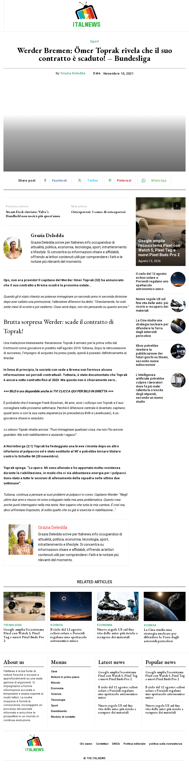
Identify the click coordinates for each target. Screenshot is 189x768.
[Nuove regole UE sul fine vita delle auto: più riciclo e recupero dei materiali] (178, 304)
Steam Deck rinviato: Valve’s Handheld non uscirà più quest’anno (33, 214)
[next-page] (177, 206)
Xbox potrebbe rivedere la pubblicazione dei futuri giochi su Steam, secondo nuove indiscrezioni (152, 355)
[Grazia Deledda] (15, 248)
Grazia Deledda (73, 73)
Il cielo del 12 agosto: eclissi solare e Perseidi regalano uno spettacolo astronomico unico (152, 281)
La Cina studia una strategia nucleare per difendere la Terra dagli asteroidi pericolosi (152, 327)
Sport (94, 41)
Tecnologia (12, 625)
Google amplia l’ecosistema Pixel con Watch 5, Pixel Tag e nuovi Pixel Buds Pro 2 (159, 247)
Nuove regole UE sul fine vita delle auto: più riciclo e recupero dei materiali (152, 304)
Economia (104, 625)
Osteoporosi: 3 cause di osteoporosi (98, 212)
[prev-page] (168, 206)
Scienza (56, 625)
